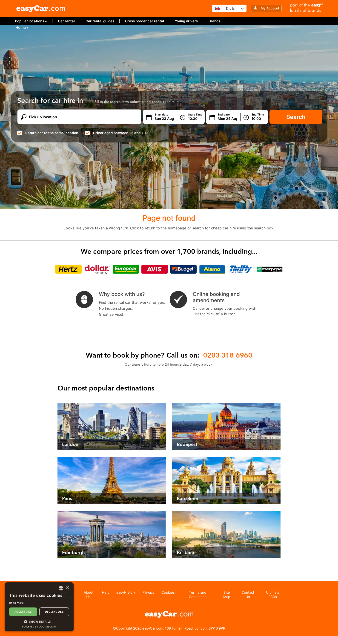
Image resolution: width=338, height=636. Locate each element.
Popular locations (29, 21)
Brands (214, 21)
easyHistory (126, 592)
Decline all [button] (54, 612)
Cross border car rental (144, 21)
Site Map (226, 594)
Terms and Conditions (197, 594)
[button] (39, 621)
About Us (88, 594)
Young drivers (186, 21)
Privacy (149, 592)
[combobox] (61, 588)
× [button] (67, 588)
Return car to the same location (51, 133)
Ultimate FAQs (273, 594)
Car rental (66, 21)
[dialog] (39, 606)
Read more (16, 603)
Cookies (168, 592)
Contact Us (247, 594)
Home (20, 27)
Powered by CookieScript (39, 626)
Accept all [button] (23, 612)
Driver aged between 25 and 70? (120, 133)
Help (105, 592)
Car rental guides (100, 21)
